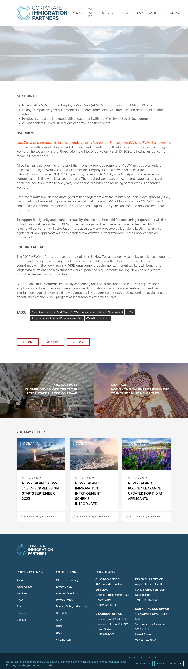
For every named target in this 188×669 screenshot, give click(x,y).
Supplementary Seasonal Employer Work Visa (57, 318)
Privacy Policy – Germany (72, 606)
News (20, 599)
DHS (59, 626)
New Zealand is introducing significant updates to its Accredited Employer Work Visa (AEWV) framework (92, 143)
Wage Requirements (98, 318)
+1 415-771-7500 (145, 639)
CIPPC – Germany (67, 580)
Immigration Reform (93, 312)
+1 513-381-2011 (105, 634)
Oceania (94, 76)
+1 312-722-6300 (105, 605)
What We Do (24, 586)
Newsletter (62, 613)
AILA (59, 619)
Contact (21, 619)
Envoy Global (64, 586)
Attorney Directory (67, 593)
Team (20, 606)
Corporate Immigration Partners (40, 516)
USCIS (60, 632)
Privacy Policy (64, 599)
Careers (21, 613)
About (20, 580)
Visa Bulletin (63, 639)
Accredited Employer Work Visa (50, 312)
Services (22, 593)
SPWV (129, 312)
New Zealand (115, 312)
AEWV (74, 312)
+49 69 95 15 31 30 (146, 599)
